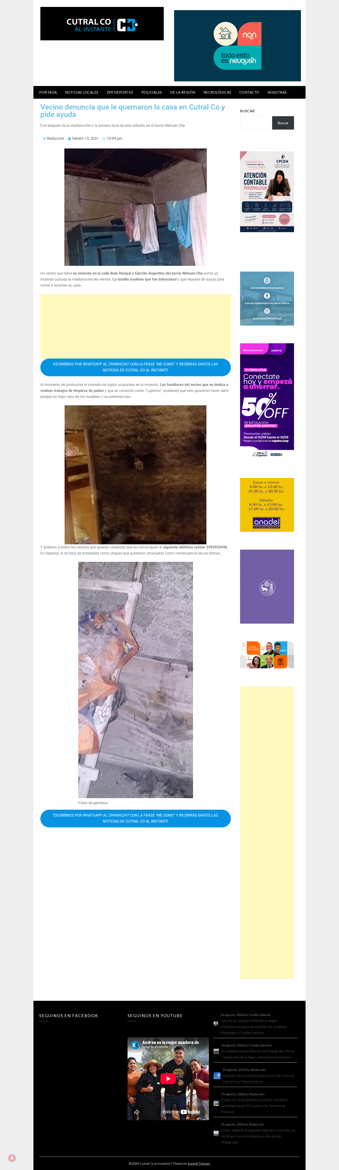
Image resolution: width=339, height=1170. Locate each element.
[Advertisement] (135, 326)
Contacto (249, 92)
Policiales (151, 92)
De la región (182, 92)
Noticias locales (81, 92)
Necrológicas (217, 92)
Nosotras (277, 92)
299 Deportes (120, 92)
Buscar (247, 111)
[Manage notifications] (12, 1158)
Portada (48, 92)
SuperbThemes (199, 1163)
